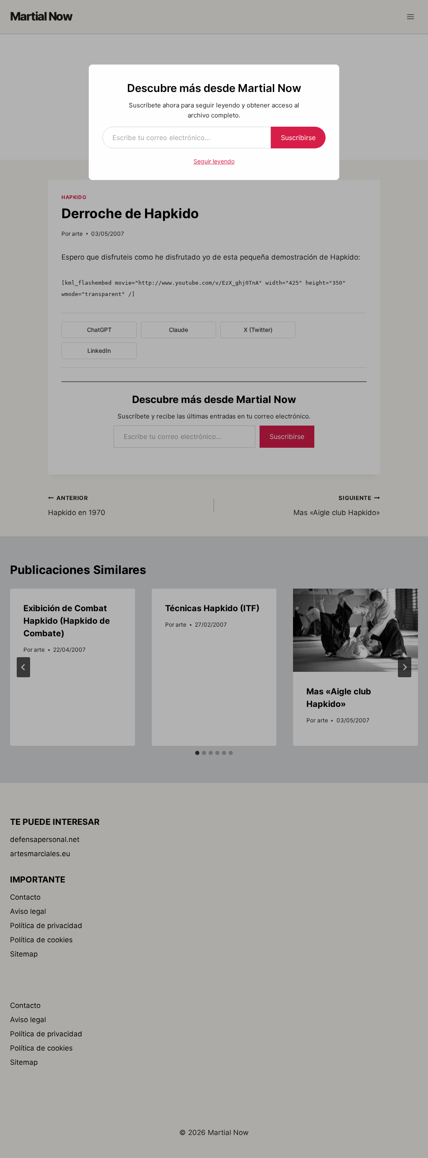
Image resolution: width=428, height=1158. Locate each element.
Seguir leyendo (214, 161)
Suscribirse (298, 137)
